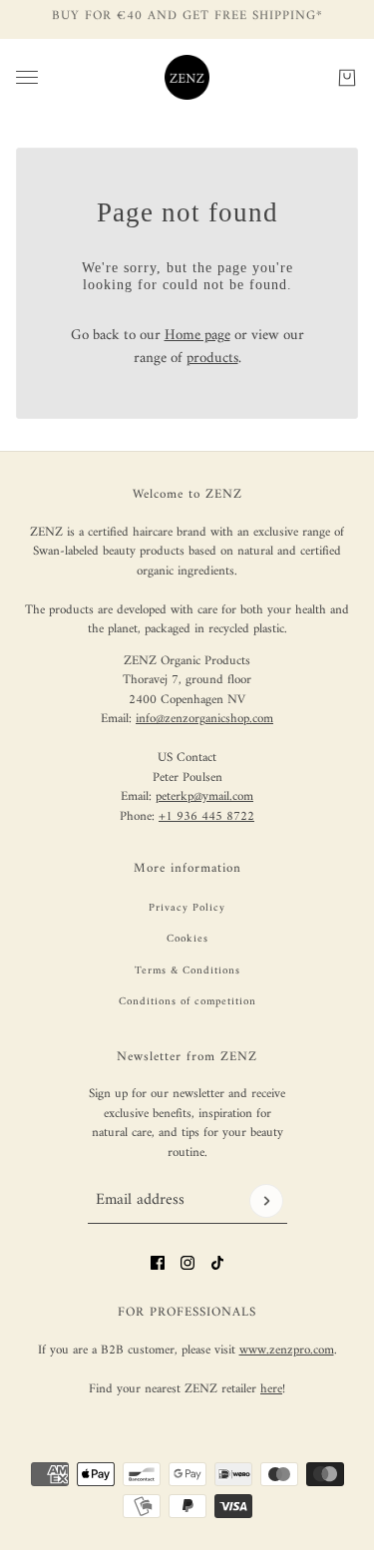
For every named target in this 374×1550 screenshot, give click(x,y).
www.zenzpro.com (286, 1350)
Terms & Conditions (187, 971)
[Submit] (266, 1201)
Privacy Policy (187, 908)
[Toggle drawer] (27, 77)
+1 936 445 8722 (206, 816)
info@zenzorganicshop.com (204, 718)
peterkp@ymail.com (204, 796)
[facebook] (158, 1263)
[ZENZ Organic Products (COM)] (187, 77)
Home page (197, 335)
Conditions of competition (187, 1001)
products (212, 358)
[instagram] (187, 1263)
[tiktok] (217, 1263)
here (271, 1388)
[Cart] (347, 77)
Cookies (187, 939)
